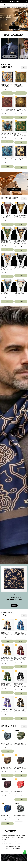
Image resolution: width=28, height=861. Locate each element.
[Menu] (1, 4)
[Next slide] (25, 19)
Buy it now (7, 93)
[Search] (4, 4)
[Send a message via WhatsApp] (24, 852)
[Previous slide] (2, 19)
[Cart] (26, 4)
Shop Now (14, 605)
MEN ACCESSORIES (14, 27)
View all (23, 67)
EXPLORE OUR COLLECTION (14, 189)
